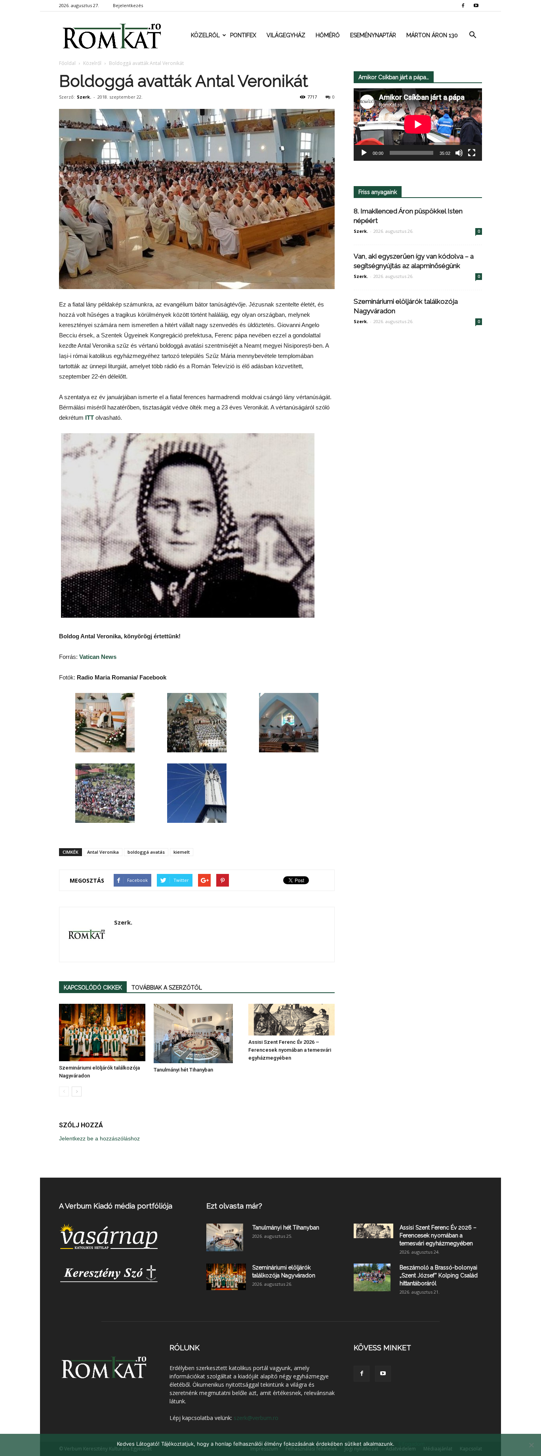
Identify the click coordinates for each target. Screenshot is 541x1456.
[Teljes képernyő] (472, 153)
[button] (472, 35)
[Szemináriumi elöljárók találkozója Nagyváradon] (102, 1032)
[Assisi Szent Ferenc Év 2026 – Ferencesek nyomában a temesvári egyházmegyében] (291, 1019)
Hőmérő (328, 35)
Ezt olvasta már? (234, 1206)
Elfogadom (411, 1444)
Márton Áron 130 (432, 35)
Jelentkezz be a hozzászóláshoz (99, 1138)
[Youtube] (476, 5)
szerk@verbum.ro (256, 1418)
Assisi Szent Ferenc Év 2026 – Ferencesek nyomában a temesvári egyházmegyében (289, 1050)
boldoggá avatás (146, 852)
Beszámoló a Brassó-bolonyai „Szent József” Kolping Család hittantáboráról (439, 1275)
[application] (418, 124)
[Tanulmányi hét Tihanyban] (197, 1033)
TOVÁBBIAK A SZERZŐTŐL (166, 987)
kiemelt (181, 852)
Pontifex (243, 35)
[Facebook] (463, 5)
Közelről (205, 35)
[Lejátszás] (364, 153)
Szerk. (84, 97)
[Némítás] (459, 153)
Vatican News (97, 656)
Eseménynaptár (373, 35)
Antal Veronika (103, 852)
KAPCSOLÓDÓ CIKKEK (93, 987)
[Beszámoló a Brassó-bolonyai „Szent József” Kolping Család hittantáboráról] (372, 1277)
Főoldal (67, 63)
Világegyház (286, 35)
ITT (89, 417)
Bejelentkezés (128, 5)
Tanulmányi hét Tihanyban (183, 1070)
